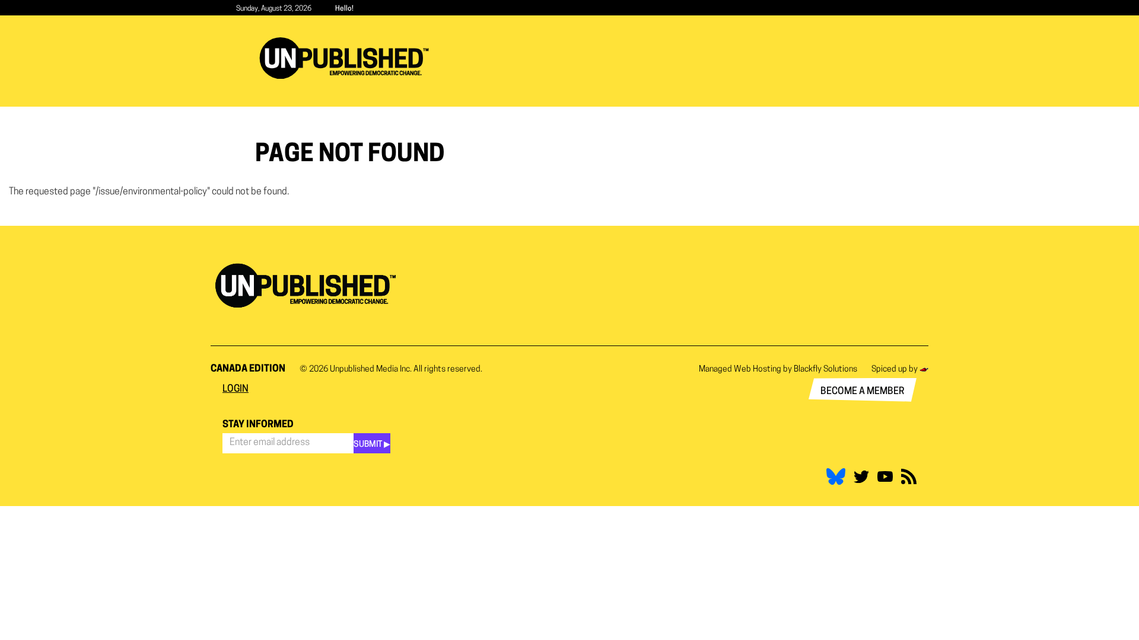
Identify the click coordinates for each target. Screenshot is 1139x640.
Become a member (862, 391)
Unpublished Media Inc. (371, 369)
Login (235, 389)
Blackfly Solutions (825, 369)
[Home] (348, 58)
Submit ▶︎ (372, 444)
